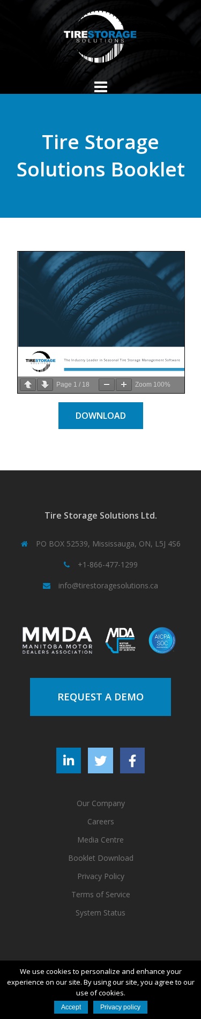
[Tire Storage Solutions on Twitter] (100, 760)
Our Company (101, 803)
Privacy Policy (100, 876)
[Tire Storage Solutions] (100, 41)
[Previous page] (28, 385)
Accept (71, 1007)
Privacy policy (120, 1007)
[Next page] (45, 385)
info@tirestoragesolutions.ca (108, 585)
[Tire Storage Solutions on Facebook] (132, 760)
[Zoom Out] (107, 385)
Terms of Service (100, 894)
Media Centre (100, 840)
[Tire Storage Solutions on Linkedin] (68, 760)
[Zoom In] (124, 385)
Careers (100, 821)
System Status (100, 912)
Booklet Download (100, 858)
